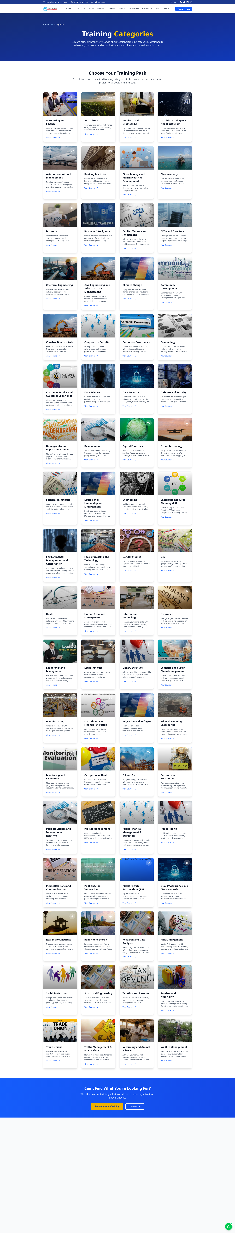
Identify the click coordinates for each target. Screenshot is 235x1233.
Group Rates (134, 9)
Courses (122, 9)
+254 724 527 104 (81, 2)
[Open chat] (228, 1226)
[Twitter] (184, 2)
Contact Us (134, 1106)
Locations (111, 9)
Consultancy (147, 9)
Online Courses (183, 9)
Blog (157, 9)
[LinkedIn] (187, 2)
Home (68, 9)
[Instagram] (191, 2)
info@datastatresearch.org (57, 2)
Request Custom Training (107, 1106)
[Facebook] (181, 2)
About (76, 9)
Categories (87, 9)
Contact (166, 9)
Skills (99, 9)
